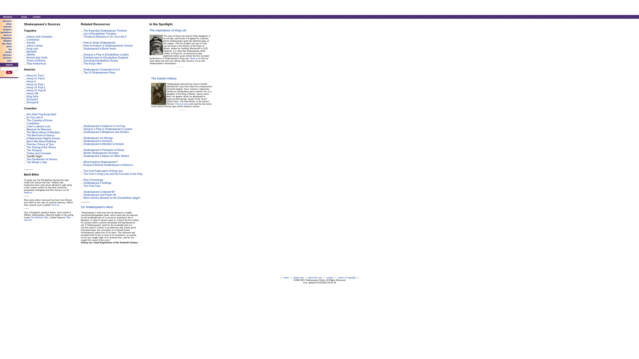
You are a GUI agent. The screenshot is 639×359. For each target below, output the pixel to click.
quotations (6, 32)
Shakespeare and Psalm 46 (99, 194)
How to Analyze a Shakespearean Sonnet (108, 45)
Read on (194, 58)
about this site (315, 277)
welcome (7, 21)
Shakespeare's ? (99, 191)
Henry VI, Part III (36, 90)
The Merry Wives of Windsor (43, 132)
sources (7, 35)
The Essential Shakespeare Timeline (105, 30)
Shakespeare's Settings (97, 182)
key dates (7, 43)
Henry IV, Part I (35, 75)
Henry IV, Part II (35, 78)
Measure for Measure (38, 129)
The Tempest (34, 150)
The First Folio (92, 185)
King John (32, 96)
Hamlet (30, 42)
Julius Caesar (34, 45)
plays (9, 24)
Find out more (182, 104)
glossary (7, 55)
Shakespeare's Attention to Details (103, 144)
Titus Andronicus (36, 63)
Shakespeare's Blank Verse (99, 48)
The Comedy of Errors (39, 120)
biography (6, 38)
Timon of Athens (35, 60)
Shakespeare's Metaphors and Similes (106, 132)
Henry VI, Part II (35, 87)
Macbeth (31, 51)
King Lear (32, 48)
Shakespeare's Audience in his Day (104, 126)
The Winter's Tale (36, 162)
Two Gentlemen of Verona (41, 159)
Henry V (31, 81)
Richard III (32, 102)
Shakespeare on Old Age (98, 138)
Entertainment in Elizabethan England (105, 57)
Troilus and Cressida (38, 153)
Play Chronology (93, 180)
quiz (9, 60)
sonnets (7, 26)
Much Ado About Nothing (41, 141)
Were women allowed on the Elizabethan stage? (111, 197)
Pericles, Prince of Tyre (40, 144)
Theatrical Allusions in (104, 36)
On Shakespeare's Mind (97, 207)
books (8, 52)
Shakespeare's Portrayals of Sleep (103, 150)
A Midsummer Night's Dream (43, 138)
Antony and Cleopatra (39, 36)
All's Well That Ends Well (41, 114)
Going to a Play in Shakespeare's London (107, 129)
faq (10, 49)
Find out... (56, 205)
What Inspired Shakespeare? (100, 162)
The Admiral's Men (39, 217)
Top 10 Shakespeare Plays (99, 72)
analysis (7, 29)
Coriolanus (32, 39)
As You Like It (34, 117)
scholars (7, 58)
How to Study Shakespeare (99, 42)
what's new (298, 277)
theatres (7, 41)
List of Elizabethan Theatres (99, 33)
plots (9, 46)
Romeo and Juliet (36, 57)
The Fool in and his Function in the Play (112, 174)
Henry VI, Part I (35, 84)
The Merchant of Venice (40, 135)
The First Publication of (103, 171)
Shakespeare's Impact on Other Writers (106, 156)
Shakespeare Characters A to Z (101, 69)
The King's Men (92, 63)
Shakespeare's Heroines (97, 141)
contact (36, 17)
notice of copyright (347, 277)
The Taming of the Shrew (41, 147)
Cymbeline (32, 123)
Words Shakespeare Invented (100, 153)
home (24, 17)
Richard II (32, 99)
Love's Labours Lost (38, 126)
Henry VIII (32, 93)
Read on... (29, 192)
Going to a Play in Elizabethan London (106, 54)
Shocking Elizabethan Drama (100, 60)
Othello (30, 54)
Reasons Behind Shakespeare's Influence (108, 165)
